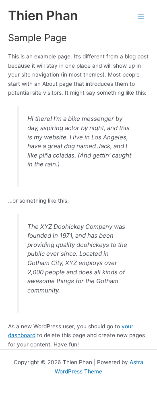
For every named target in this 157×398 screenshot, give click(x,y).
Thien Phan (43, 15)
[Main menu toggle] (141, 16)
